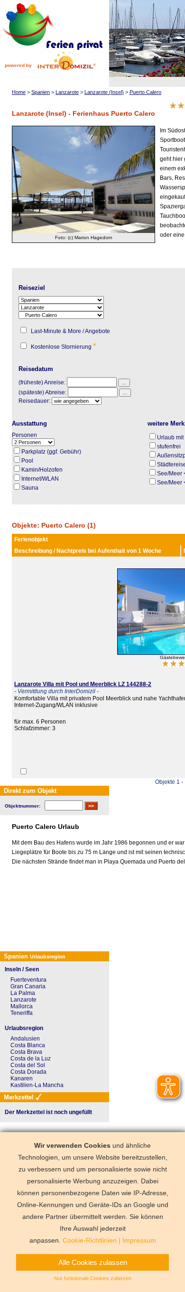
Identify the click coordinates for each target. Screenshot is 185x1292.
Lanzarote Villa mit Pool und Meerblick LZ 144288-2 (82, 684)
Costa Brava (26, 1052)
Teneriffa (21, 1013)
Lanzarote (23, 999)
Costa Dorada (28, 1072)
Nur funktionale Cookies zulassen (92, 1278)
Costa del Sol (27, 1065)
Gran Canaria (28, 986)
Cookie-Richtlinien (90, 1240)
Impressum (139, 1240)
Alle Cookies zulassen (92, 1262)
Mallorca (21, 1006)
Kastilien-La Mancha (37, 1085)
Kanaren (21, 1078)
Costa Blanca (27, 1045)
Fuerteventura (28, 979)
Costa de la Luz (30, 1058)
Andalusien (25, 1038)
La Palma (22, 993)
